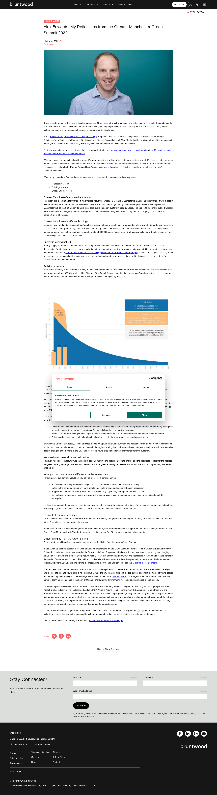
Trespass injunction (40, 752)
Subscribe (81, 705)
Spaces (106, 4)
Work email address (140, 691)
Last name (175, 677)
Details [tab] (108, 387)
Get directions (20, 744)
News (34, 762)
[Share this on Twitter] (54, 636)
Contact (56, 762)
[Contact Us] (204, 4)
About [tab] (146, 387)
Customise (106, 415)
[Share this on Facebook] (61, 636)
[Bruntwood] (21, 4)
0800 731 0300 (197, 12)
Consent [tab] (71, 387)
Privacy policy (16, 758)
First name (105, 677)
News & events (125, 4)
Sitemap (56, 752)
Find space (179, 4)
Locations (90, 4)
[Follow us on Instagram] (196, 734)
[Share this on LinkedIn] (68, 636)
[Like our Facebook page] (180, 734)
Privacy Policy (190, 713)
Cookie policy (16, 763)
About (75, 4)
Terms (13, 753)
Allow (144, 415)
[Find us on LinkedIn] (188, 734)
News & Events (52, 21)
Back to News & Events (108, 649)
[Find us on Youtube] (204, 734)
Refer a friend (58, 757)
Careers (35, 757)
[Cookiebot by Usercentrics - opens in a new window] (151, 379)
